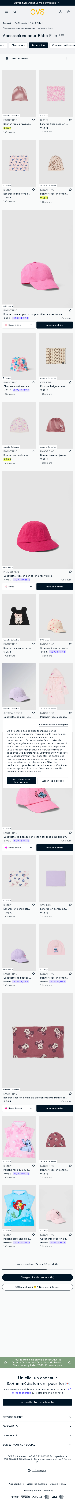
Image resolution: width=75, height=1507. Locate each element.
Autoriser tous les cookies (21, 781)
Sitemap (49, 1490)
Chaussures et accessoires (19, 28)
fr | (39, 1470)
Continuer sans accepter (53, 724)
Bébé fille (35, 23)
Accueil (7, 23)
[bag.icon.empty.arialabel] (69, 11)
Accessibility (16, 1483)
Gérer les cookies (37, 1483)
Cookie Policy (58, 1483)
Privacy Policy (32, 1490)
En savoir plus (53, 1365)
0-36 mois (20, 23)
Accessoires (45, 28)
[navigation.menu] (6, 11)
